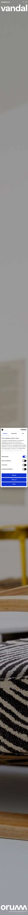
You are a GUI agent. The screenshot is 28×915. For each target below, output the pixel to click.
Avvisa (14, 484)
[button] (25, 2)
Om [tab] (23, 433)
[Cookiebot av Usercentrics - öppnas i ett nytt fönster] (20, 430)
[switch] (24, 461)
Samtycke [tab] (5, 433)
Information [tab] (14, 433)
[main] (7, 2)
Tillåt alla (14, 475)
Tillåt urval (14, 479)
